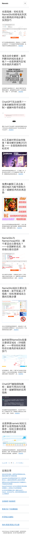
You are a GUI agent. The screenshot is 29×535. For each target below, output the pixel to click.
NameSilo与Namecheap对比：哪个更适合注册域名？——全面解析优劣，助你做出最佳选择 (14, 244)
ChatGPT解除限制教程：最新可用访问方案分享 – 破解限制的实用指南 (14, 388)
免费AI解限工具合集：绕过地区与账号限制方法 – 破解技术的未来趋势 (14, 188)
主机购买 (5, 501)
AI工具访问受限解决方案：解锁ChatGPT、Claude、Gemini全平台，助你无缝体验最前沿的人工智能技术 (14, 492)
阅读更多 (21, 45)
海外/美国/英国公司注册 (10, 525)
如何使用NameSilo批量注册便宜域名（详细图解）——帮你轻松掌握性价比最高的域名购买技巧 (14, 345)
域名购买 (12, 501)
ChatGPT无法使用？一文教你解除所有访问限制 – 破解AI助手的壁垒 (14, 104)
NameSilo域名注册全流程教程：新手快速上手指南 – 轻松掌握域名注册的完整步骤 (14, 292)
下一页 (20, 462)
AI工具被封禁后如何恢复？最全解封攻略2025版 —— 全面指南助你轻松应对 (14, 144)
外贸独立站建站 (7, 517)
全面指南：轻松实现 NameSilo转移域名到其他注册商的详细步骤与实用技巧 (14, 15)
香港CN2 (5, 509)
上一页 (4, 462)
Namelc (5, 3)
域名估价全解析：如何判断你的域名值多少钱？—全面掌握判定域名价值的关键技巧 (14, 60)
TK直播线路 (13, 509)
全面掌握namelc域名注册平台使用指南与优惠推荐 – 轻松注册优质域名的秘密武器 (14, 427)
